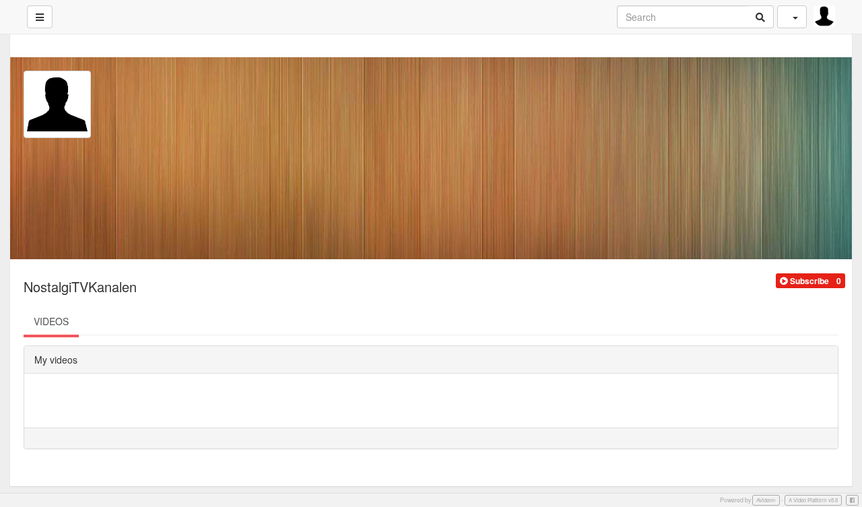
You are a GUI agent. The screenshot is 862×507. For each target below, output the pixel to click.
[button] (804, 280)
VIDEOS (51, 321)
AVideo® (766, 500)
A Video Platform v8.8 (813, 500)
